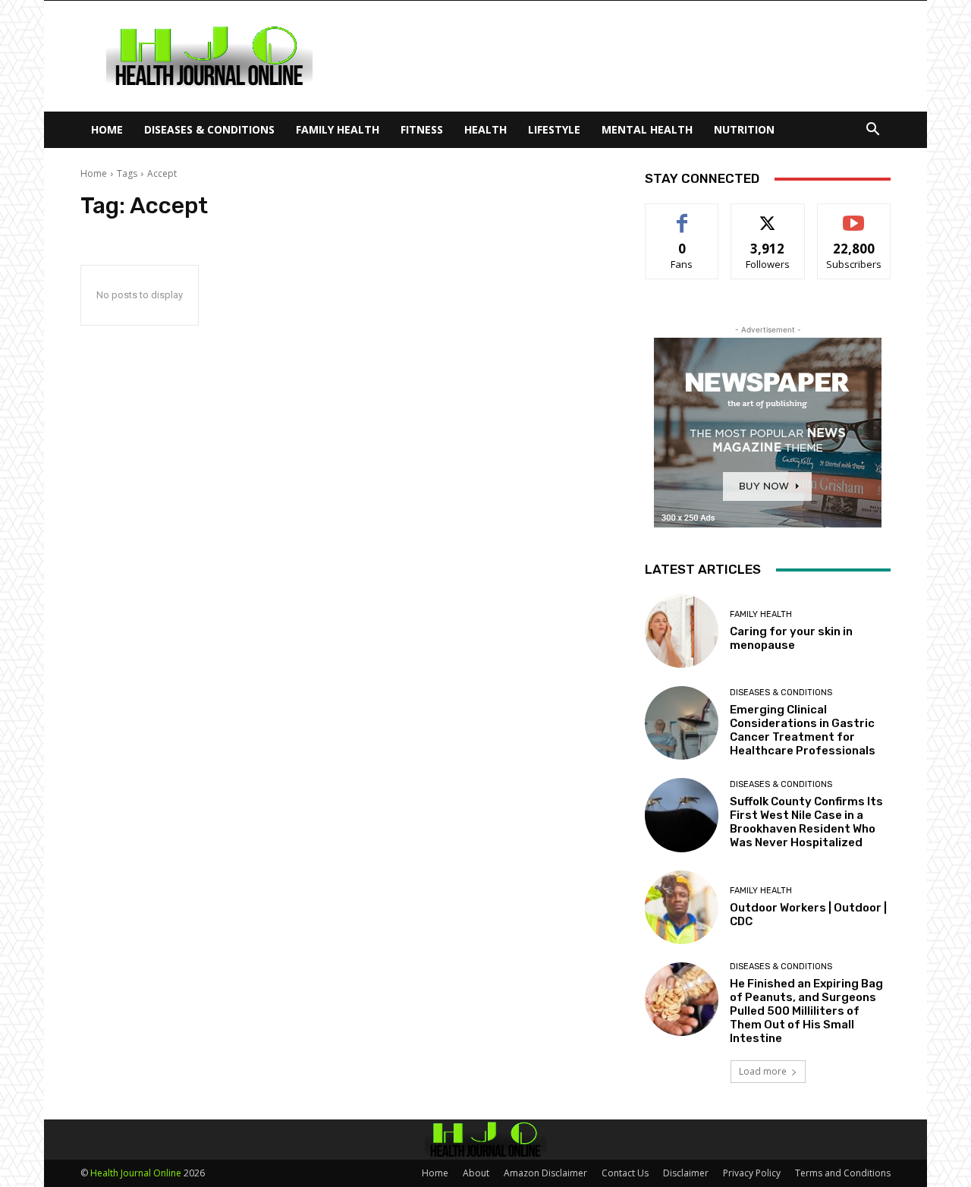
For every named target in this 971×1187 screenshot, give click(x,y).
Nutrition (744, 129)
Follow (768, 215)
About (476, 1173)
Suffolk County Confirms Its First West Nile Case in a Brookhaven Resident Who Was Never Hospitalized (806, 822)
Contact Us (625, 1173)
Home (107, 129)
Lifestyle (554, 129)
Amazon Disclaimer (545, 1173)
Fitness (422, 129)
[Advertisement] (614, 56)
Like (682, 215)
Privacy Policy (752, 1173)
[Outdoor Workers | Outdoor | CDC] (681, 907)
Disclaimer (686, 1173)
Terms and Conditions (843, 1173)
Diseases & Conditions (209, 129)
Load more (763, 1071)
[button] (872, 131)
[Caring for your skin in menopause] (681, 631)
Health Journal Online (135, 1173)
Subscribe (854, 215)
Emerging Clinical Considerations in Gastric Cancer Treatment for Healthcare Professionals (802, 730)
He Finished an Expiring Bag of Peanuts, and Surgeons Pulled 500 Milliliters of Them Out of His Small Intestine (806, 1011)
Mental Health (647, 129)
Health (485, 129)
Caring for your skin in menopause (791, 638)
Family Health (337, 129)
